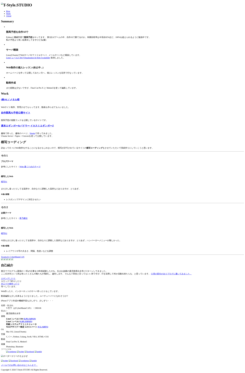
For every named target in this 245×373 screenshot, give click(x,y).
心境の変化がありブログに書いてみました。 (171, 274)
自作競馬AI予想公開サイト (15, 112)
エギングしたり (8, 278)
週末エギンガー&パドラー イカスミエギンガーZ (27, 125)
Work (8, 14)
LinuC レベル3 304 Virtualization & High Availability (28, 58)
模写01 (4, 182)
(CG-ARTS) (43, 327)
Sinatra (32, 133)
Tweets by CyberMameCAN (12, 257)
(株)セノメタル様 (10, 99)
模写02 (4, 233)
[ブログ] (11, 352)
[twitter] (20, 352)
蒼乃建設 (23, 218)
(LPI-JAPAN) (30, 319)
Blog (8, 11)
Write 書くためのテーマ (30, 167)
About (8, 16)
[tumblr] (38, 352)
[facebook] (29, 352)
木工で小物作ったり (10, 284)
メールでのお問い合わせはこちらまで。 (19, 365)
